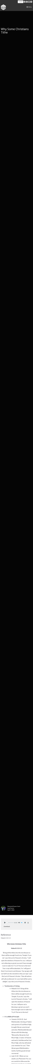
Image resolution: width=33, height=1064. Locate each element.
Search (20, 1)
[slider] (10, 922)
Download (7, 926)
